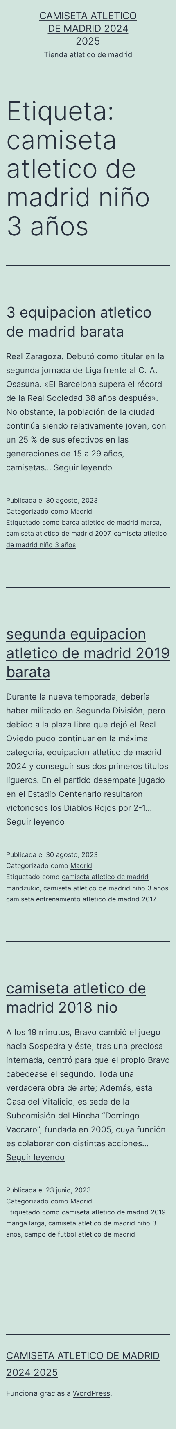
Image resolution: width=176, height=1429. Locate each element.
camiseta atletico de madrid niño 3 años (105, 888)
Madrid (81, 511)
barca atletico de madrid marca (111, 522)
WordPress (91, 1393)
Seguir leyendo (83, 467)
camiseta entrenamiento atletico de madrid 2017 (81, 899)
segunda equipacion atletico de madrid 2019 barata (88, 653)
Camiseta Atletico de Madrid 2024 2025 (88, 28)
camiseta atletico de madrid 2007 (58, 533)
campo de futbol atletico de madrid (80, 1234)
